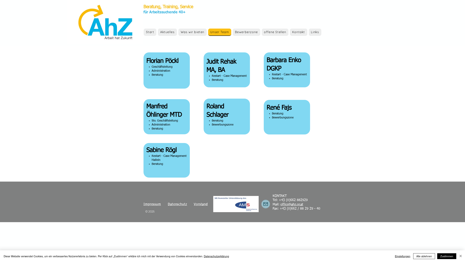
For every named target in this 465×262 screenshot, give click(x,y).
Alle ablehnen (424, 256)
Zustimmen (446, 256)
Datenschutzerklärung (216, 256)
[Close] (460, 256)
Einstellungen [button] (402, 256)
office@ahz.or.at (291, 204)
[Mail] (265, 204)
